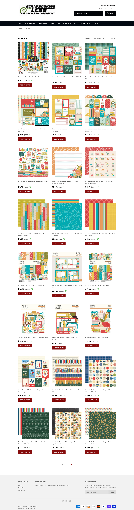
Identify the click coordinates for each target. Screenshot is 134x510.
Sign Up (112, 492)
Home (20, 28)
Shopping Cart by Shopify (26, 508)
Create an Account (110, 9)
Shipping (21, 485)
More (96, 23)
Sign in (101, 9)
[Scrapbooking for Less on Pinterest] (70, 501)
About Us (21, 488)
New (19, 23)
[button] (32, 81)
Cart (112, 13)
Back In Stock (30, 23)
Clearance (55, 23)
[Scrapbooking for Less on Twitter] (63, 501)
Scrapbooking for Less (30, 506)
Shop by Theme (84, 23)
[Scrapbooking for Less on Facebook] (66, 501)
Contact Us (21, 490)
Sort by (87, 38)
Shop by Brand (69, 23)
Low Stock (43, 23)
